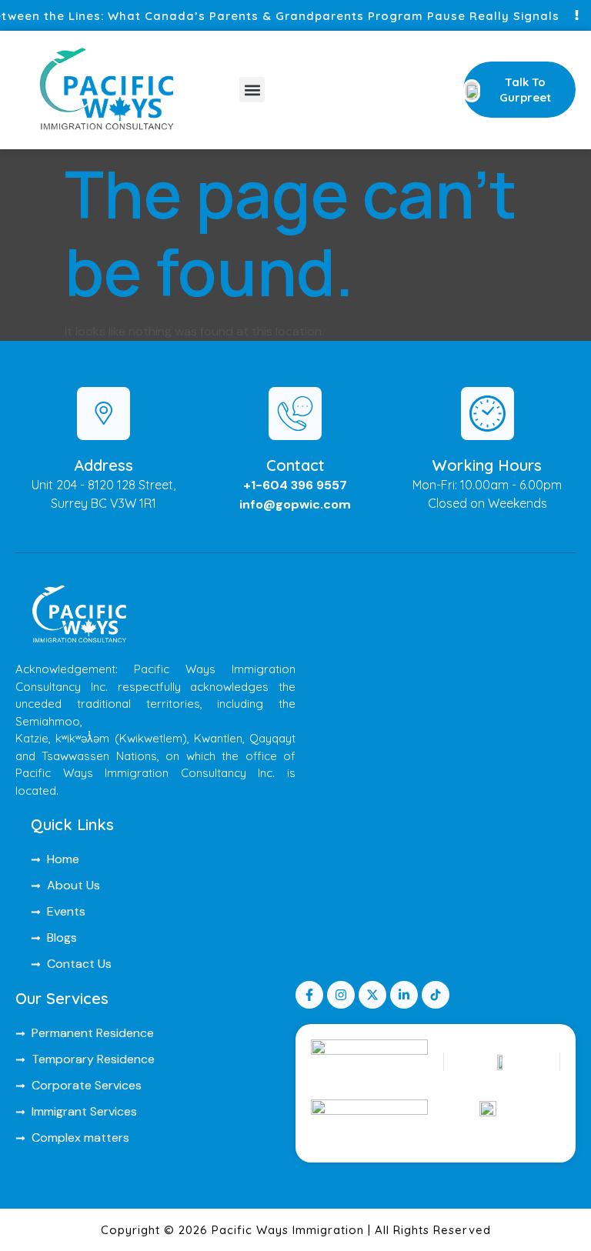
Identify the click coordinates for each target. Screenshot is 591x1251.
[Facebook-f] (309, 995)
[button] (252, 89)
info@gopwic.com (295, 504)
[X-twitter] (372, 995)
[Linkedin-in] (404, 995)
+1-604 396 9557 (295, 485)
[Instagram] (341, 995)
